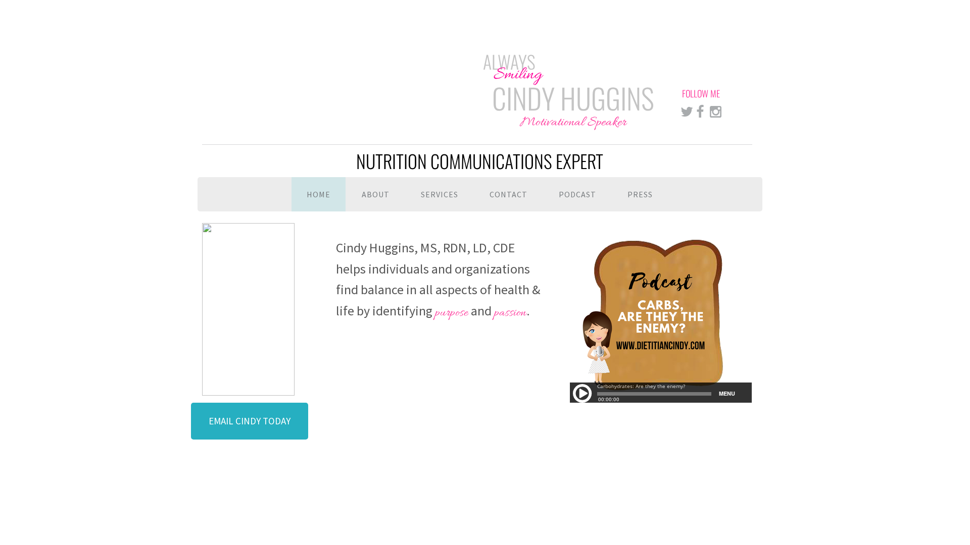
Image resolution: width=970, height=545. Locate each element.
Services (439, 194)
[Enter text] (687, 112)
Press (640, 194)
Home (318, 194)
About (376, 194)
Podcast (577, 194)
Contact (508, 194)
